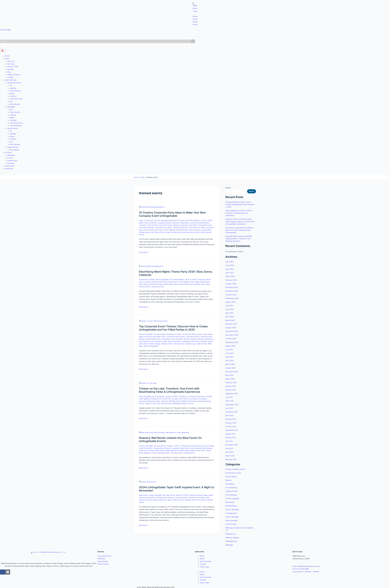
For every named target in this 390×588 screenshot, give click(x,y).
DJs (11, 101)
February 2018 (230, 383)
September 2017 (231, 394)
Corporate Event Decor (180, 448)
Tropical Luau (190, 344)
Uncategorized (231, 513)
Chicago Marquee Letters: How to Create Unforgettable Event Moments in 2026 (239, 204)
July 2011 (229, 441)
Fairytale (179, 339)
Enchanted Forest (168, 339)
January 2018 (230, 386)
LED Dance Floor (16, 99)
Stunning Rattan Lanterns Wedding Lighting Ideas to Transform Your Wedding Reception (238, 238)
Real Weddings (231, 506)
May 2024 (229, 357)
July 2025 (229, 306)
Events (9, 158)
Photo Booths (15, 104)
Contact (10, 77)
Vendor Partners (13, 75)
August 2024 (230, 346)
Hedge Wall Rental (172, 450)
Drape (12, 93)
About (7, 58)
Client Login (9, 166)
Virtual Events (15, 91)
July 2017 (229, 397)
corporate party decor (163, 227)
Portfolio (8, 152)
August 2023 (230, 368)
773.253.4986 (5, 30)
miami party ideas (156, 284)
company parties (164, 223)
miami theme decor (171, 284)
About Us (11, 61)
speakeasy (186, 341)
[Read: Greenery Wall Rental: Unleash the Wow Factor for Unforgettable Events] (164, 432)
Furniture (13, 96)
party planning (183, 232)
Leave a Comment (146, 220)
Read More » (144, 252)
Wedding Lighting (232, 538)
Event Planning (181, 230)
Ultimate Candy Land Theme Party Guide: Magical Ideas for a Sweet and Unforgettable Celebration (239, 221)
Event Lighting (231, 477)
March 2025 (230, 320)
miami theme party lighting (189, 284)
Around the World (189, 334)
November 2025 (231, 291)
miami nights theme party (199, 282)
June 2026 (229, 265)
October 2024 (230, 339)
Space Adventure (174, 341)
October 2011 (230, 437)
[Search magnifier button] (193, 41)
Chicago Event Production (160, 399)
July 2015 (229, 408)
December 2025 (231, 287)
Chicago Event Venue (179, 399)
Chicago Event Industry (165, 497)
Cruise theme (150, 339)
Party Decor (200, 450)
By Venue (10, 163)
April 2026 (229, 273)
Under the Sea (201, 344)
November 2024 (231, 335)
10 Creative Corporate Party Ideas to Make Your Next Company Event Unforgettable (172, 214)
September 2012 (231, 430)
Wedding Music (231, 541)
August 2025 (230, 302)
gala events (206, 230)
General (228, 480)
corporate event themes (175, 337)
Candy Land (201, 334)
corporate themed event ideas (155, 282)
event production (194, 230)
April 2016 (229, 401)
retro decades (156, 341)
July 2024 (229, 350)
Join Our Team (12, 67)
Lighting (13, 88)
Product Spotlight (146, 446)
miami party (143, 284)
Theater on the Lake (152, 403)
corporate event (181, 497)
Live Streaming (15, 126)
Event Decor (159, 230)
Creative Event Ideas (196, 497)
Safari (164, 341)
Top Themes (14, 150)
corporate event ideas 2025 (155, 337)
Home (7, 56)
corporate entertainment (199, 223)
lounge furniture (171, 232)
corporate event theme (188, 225)
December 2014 (231, 412)
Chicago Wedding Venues (235, 469)
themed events (144, 287)
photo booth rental (197, 232)
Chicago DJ (183, 396)
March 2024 (230, 364)
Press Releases (231, 495)
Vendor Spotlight (155, 495)
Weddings (11, 107)
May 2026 (229, 269)
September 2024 (231, 342)
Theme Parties (12, 147)
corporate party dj (180, 227)
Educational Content (176, 220)
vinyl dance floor (157, 287)
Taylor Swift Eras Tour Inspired (179, 500)
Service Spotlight (161, 220)
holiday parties (144, 232)
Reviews (10, 69)
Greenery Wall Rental (156, 450)
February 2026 (231, 280)
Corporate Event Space (198, 399)
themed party (179, 344)
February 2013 (230, 423)
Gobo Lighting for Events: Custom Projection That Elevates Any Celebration (238, 213)
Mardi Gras (209, 339)
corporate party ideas (196, 227)
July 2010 (229, 448)
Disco (159, 339)
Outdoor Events (231, 491)
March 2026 (230, 276)
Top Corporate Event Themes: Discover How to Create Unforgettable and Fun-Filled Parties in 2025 (173, 328)
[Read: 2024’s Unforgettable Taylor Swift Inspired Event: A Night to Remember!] (147, 482)
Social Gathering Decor (161, 453)
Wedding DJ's (230, 534)
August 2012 (230, 434)
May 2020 (229, 375)
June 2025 (229, 309)
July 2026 (229, 262)
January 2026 (230, 284)
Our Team (11, 64)
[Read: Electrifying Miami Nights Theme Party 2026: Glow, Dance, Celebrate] (151, 266)
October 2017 (230, 390)
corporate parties (192, 337)
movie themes (144, 341)
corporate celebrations (180, 223)
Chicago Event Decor (197, 396)
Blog (9, 72)
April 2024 (229, 361)
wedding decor (189, 453)
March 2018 (230, 379)
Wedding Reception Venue (183, 403)
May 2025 (229, 313)
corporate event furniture (148, 225)
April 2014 (229, 415)
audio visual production (148, 223)
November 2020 (231, 372)
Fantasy (187, 339)
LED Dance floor (157, 232)
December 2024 (231, 331)
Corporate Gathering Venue (149, 401)
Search (228, 188)
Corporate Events (14, 83)
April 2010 (229, 452)
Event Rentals (207, 448)
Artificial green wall (187, 446)
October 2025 (230, 295)
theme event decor (199, 500)
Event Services (10, 80)
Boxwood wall (201, 446)
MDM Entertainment (189, 401)
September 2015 (231, 404)
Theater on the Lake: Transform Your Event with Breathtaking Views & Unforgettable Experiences (169, 390)
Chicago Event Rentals (162, 448)
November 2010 (231, 445)
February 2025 (231, 324)
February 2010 (230, 459)
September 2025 (231, 298)
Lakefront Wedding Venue (171, 401)
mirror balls (205, 284)
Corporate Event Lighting (169, 225)
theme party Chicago (199, 341)
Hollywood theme (197, 339)
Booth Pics (9, 169)
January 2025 (230, 328)
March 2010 (230, 456)
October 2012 (230, 426)
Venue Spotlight (145, 396)
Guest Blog (229, 484)
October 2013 (230, 419)
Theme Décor (12, 161)
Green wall (143, 450)
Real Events (143, 495)
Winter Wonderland (151, 346)
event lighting (170, 230)
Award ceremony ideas (199, 495)
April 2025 (229, 317)
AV (11, 85)
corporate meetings (146, 227)
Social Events (12, 128)
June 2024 (229, 353)
